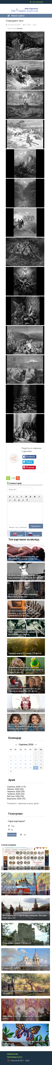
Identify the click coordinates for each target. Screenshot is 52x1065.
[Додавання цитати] (19, 500)
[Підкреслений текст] (17, 496)
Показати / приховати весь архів (23, 803)
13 (25, 760)
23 (41, 764)
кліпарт (20, 28)
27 (25, 768)
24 (11, 768)
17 (11, 764)
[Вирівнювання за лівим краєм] (26, 496)
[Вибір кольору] (10, 500)
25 (16, 768)
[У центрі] (30, 496)
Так (12, 826)
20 (25, 764)
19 (20, 764)
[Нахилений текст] (13, 496)
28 (30, 768)
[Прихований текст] (15, 500)
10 (11, 760)
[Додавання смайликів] (39, 496)
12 (20, 760)
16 (41, 760)
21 (30, 764)
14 (30, 760)
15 (35, 760)
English (20, 535)
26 (20, 768)
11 (16, 760)
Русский (36, 535)
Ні (12, 830)
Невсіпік (25, 9)
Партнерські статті (14, 1057)
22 (35, 764)
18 (16, 764)
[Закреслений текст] (21, 496)
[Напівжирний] (10, 496)
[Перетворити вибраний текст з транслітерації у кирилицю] (23, 500)
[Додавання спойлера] (27, 500)
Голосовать (12, 835)
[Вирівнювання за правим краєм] (34, 496)
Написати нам (12, 1054)
